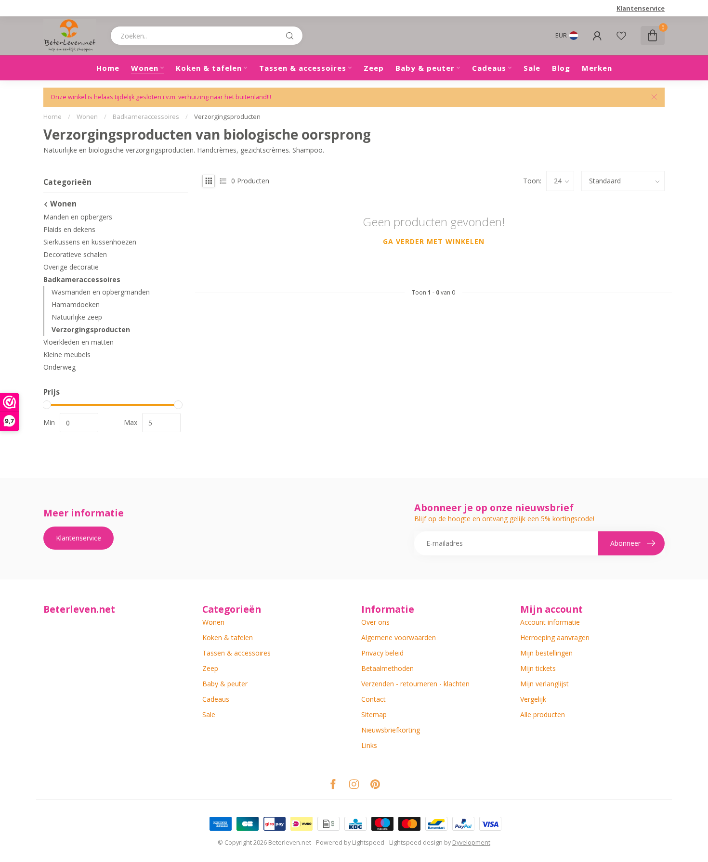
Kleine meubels (67, 354)
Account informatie (550, 622)
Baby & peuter (425, 68)
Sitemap (374, 714)
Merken (597, 68)
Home (107, 68)
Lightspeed (368, 842)
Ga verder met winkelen (434, 241)
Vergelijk (533, 699)
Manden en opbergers (77, 216)
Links (369, 745)
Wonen (144, 68)
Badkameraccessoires (146, 116)
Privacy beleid (382, 652)
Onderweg (59, 367)
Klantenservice (640, 8)
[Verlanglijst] (621, 35)
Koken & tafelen (209, 68)
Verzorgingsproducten (227, 116)
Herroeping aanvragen (555, 637)
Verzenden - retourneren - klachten (415, 683)
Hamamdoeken (76, 304)
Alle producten (542, 714)
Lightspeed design (416, 842)
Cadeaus (489, 68)
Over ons (375, 622)
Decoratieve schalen (75, 254)
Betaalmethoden (387, 668)
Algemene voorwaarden (398, 637)
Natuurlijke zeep (77, 317)
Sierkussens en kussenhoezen (89, 241)
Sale (532, 68)
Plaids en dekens (69, 229)
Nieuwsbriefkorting (390, 729)
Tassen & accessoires (302, 68)
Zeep (374, 68)
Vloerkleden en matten (78, 342)
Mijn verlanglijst (544, 683)
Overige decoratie (71, 266)
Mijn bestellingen (546, 652)
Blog (561, 68)
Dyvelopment (471, 842)
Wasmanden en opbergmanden (101, 291)
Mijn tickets (538, 668)
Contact (373, 699)
